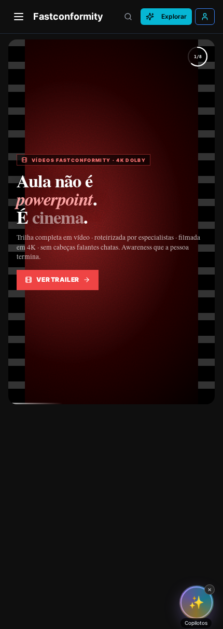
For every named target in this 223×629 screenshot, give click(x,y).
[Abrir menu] (18, 16)
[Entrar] (205, 16)
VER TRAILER (57, 279)
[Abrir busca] (128, 16)
